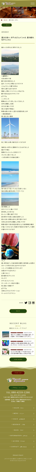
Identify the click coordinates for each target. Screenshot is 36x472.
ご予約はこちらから (18, 387)
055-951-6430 (20, 395)
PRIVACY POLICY (18, 455)
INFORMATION (18, 435)
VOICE (19, 419)
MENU (19, 413)
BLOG (18, 430)
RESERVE (19, 424)
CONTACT (19, 446)
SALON (19, 408)
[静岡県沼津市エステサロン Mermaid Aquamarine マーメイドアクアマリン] (8, 3)
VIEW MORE (18, 359)
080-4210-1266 (20, 392)
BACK (8, 25)
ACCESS (19, 441)
